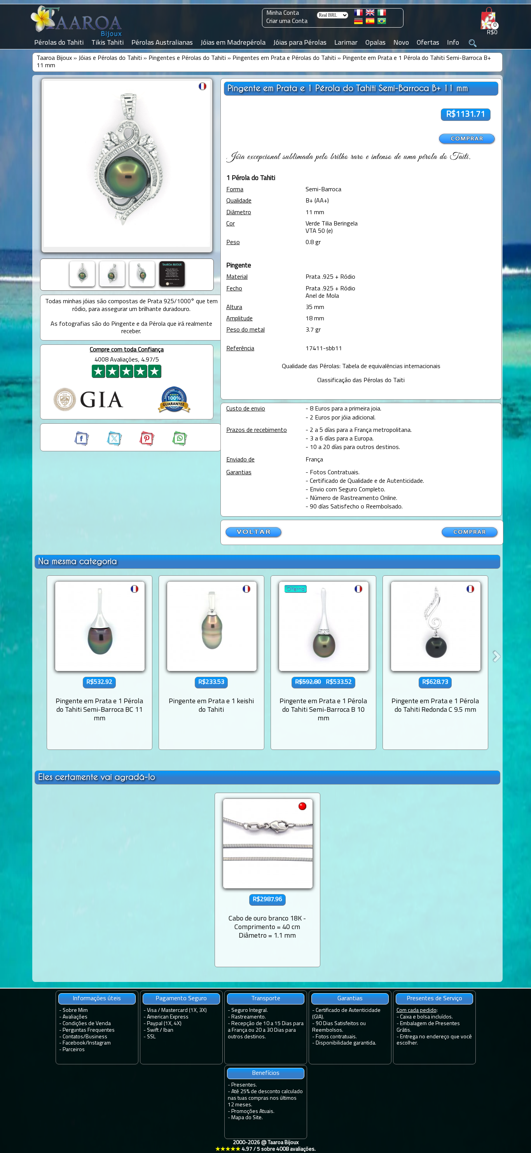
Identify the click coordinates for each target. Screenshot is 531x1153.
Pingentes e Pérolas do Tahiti (187, 58)
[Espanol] (370, 22)
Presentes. (244, 1085)
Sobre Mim (75, 1010)
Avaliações (75, 1017)
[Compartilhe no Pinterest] (140, 445)
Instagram (99, 1043)
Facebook (74, 1043)
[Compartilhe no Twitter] (107, 445)
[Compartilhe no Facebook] (82, 445)
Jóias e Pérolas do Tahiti (110, 58)
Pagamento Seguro (181, 999)
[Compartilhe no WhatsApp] (171, 445)
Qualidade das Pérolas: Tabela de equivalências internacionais (361, 366)
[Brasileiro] (381, 22)
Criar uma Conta (286, 21)
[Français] (358, 14)
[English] (370, 14)
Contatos (73, 1037)
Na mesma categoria (77, 561)
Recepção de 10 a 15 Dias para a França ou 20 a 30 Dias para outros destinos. (266, 1030)
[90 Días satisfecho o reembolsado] (174, 414)
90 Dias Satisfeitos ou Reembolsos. (339, 1027)
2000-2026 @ (265, 1146)
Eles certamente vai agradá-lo (96, 776)
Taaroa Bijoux (54, 58)
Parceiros (74, 1050)
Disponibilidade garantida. (346, 1043)
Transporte (265, 999)
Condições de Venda (87, 1024)
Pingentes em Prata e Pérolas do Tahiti (284, 58)
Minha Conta (282, 13)
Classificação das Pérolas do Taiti (361, 380)
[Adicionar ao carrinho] (467, 139)
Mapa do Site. (247, 1118)
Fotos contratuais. (336, 1037)
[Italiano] (381, 14)
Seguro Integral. (249, 1010)
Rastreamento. (248, 1017)
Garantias (350, 999)
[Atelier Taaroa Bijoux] (77, 38)
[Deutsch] (358, 22)
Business (96, 1037)
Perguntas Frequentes (89, 1030)
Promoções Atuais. (252, 1112)
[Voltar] (254, 537)
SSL (151, 1037)
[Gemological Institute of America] (88, 412)
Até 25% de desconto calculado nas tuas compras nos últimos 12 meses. (265, 1098)
